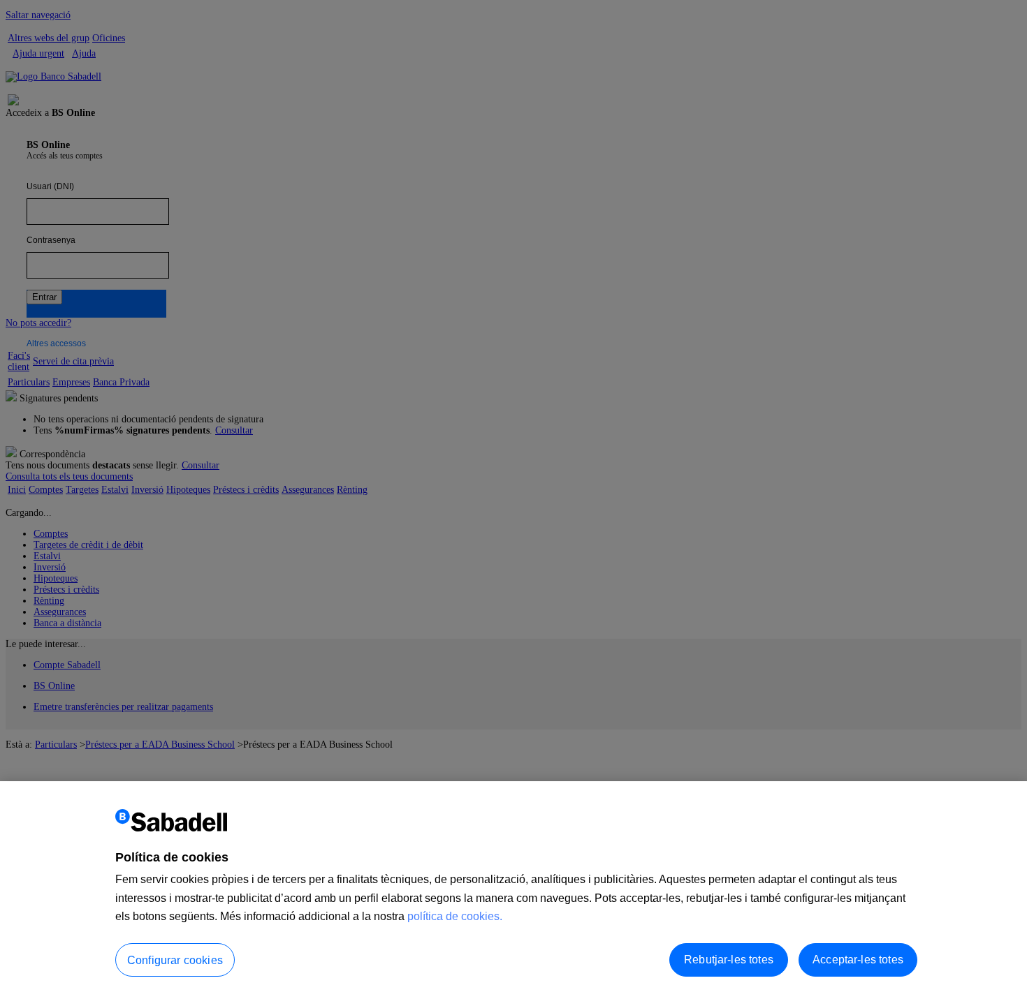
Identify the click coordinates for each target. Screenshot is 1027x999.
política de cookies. (454, 916)
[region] (513, 890)
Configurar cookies (175, 960)
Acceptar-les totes (858, 959)
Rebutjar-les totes (728, 959)
